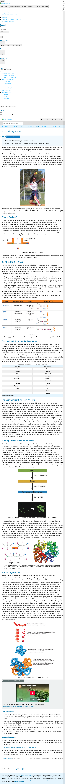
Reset (2, 42)
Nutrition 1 (49, 126)
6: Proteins (60, 126)
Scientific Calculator (8, 85)
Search (4, 123)
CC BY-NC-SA (26, 758)
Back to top (4, 764)
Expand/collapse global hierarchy (3, 127)
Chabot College (37, 126)
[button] (5, 96)
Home (9, 126)
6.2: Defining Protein (7, 758)
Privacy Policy (27, 780)
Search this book (4, 26)
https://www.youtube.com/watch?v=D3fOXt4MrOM (19, 707)
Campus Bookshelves (21, 126)
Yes (19, 769)
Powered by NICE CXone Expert (24, 775)
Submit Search (4, 32)
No (25, 769)
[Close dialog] (1, 112)
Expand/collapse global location (62, 126)
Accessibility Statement (47, 780)
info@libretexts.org (19, 781)
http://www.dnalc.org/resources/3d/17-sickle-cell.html (20, 747)
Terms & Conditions (36, 780)
